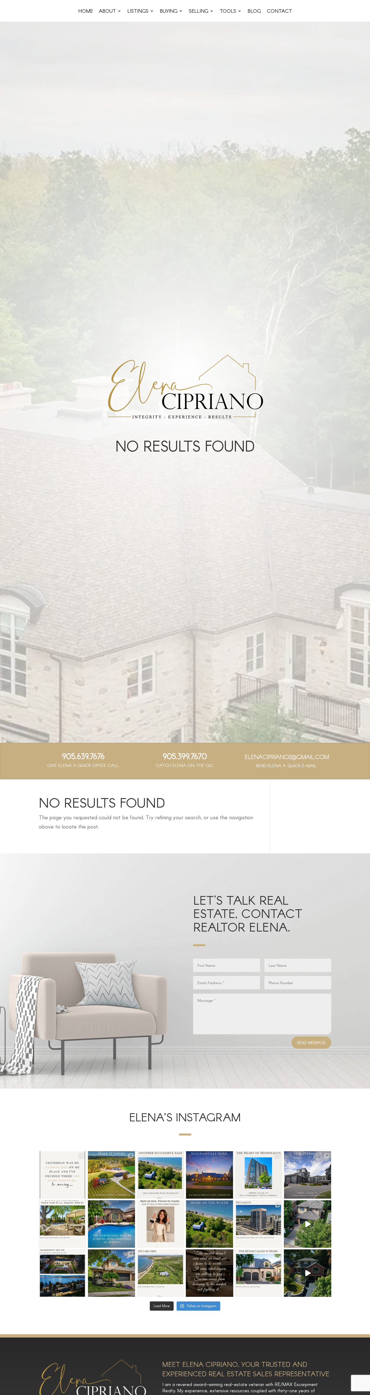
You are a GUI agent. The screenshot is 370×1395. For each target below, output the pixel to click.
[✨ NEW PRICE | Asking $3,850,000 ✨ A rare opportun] (111, 1175)
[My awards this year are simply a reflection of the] (160, 1224)
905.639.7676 (83, 756)
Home (85, 11)
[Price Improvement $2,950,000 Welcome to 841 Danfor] (62, 1273)
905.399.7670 (185, 756)
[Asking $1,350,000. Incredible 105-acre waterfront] (209, 1224)
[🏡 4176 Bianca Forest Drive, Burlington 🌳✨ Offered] (307, 1224)
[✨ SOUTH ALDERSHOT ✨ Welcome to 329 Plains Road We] (307, 1273)
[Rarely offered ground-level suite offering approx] (307, 1175)
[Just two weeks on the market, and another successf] (111, 1224)
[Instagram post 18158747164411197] (209, 1273)
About (107, 11)
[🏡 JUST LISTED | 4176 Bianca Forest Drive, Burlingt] (111, 1273)
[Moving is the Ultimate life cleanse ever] (62, 1175)
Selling (198, 11)
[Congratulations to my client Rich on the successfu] (258, 1224)
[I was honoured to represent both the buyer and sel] (209, 1175)
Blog (254, 11)
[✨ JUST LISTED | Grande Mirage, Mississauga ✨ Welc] (258, 1175)
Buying (168, 11)
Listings (137, 11)
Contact (279, 11)
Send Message (311, 1042)
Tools (228, 11)
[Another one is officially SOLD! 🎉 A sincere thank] (62, 1224)
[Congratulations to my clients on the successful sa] (160, 1175)
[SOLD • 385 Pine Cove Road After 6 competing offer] (258, 1273)
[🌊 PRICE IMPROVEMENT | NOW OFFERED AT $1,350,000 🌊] (160, 1273)
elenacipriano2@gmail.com (287, 756)
